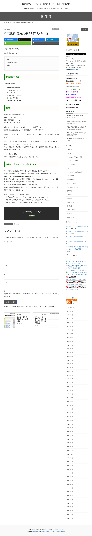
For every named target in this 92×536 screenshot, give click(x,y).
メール (6, 274)
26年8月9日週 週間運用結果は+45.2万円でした (77, 139)
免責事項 (69, 191)
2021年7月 (70, 412)
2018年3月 (70, 484)
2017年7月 (70, 510)
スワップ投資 (71, 164)
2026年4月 (70, 315)
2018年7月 (70, 469)
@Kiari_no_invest (74, 69)
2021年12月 (70, 394)
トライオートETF (72, 183)
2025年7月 (70, 349)
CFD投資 (69, 149)
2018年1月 (70, 491)
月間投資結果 (70, 202)
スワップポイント (75, 289)
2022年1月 (70, 390)
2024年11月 (70, 379)
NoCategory (70, 179)
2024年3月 (70, 382)
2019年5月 (70, 431)
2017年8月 (70, 507)
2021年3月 (70, 428)
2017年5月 (70, 518)
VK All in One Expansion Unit (58, 531)
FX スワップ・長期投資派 (81, 270)
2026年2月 (70, 322)
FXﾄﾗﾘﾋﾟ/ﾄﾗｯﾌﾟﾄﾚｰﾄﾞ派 (70, 279)
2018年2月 (70, 488)
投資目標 (69, 198)
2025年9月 (70, 341)
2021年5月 (70, 420)
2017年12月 (70, 495)
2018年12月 (70, 450)
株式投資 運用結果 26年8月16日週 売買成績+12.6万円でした (76, 122)
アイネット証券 (70, 298)
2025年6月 (70, 352)
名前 (5, 265)
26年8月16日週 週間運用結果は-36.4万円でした (75, 116)
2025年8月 (70, 345)
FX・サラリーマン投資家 (80, 279)
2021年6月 (70, 416)
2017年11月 (70, 499)
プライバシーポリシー (73, 187)
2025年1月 (70, 371)
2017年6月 (70, 514)
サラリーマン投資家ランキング (72, 284)
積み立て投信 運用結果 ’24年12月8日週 (22, 319)
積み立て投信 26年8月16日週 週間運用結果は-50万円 (76, 134)
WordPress (36, 531)
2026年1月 (70, 326)
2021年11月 (70, 397)
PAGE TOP (88, 518)
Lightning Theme (45, 531)
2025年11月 (70, 333)
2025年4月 (70, 360)
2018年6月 (70, 473)
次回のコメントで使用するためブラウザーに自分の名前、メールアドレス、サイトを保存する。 (31, 295)
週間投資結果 (70, 217)
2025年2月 (70, 367)
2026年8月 (70, 311)
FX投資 (69, 153)
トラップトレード (69, 289)
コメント (8, 242)
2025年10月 (70, 337)
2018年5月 (70, 476)
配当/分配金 (71, 209)
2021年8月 (70, 409)
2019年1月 (70, 446)
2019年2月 (70, 443)
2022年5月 (70, 386)
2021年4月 (70, 424)
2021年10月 (70, 401)
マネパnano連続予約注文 (75, 172)
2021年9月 (70, 405)
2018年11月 (70, 454)
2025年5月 (70, 356)
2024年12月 (70, 375)
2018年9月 (70, 461)
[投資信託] (9, 319)
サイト (6, 282)
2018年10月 (70, 458)
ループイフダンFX (73, 176)
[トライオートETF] (53, 319)
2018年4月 (70, 480)
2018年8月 (70, 465)
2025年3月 (70, 364)
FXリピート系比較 (73, 161)
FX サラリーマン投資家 (71, 270)
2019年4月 (70, 435)
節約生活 (69, 213)
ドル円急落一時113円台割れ (74, 236)
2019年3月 (70, 439)
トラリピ (70, 168)
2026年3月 (70, 318)
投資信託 (69, 194)
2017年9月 (70, 503)
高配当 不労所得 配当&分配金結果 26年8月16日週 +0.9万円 (76, 128)
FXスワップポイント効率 (75, 157)
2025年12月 (70, 330)
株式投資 (55, 29)
